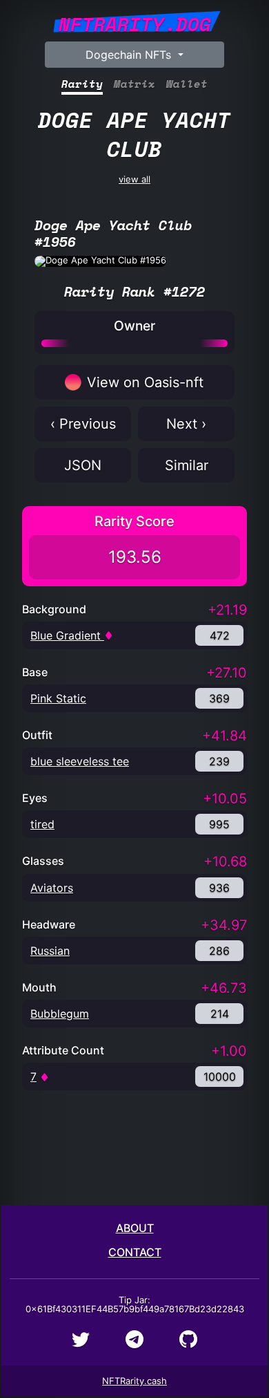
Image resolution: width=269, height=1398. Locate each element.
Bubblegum (59, 1013)
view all (134, 143)
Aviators (51, 888)
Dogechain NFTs (130, 55)
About (135, 1228)
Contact (134, 1252)
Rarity (82, 84)
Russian (50, 951)
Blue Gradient (67, 635)
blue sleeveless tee (79, 761)
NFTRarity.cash (134, 1380)
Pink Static (58, 698)
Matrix (134, 84)
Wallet (187, 84)
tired (42, 824)
